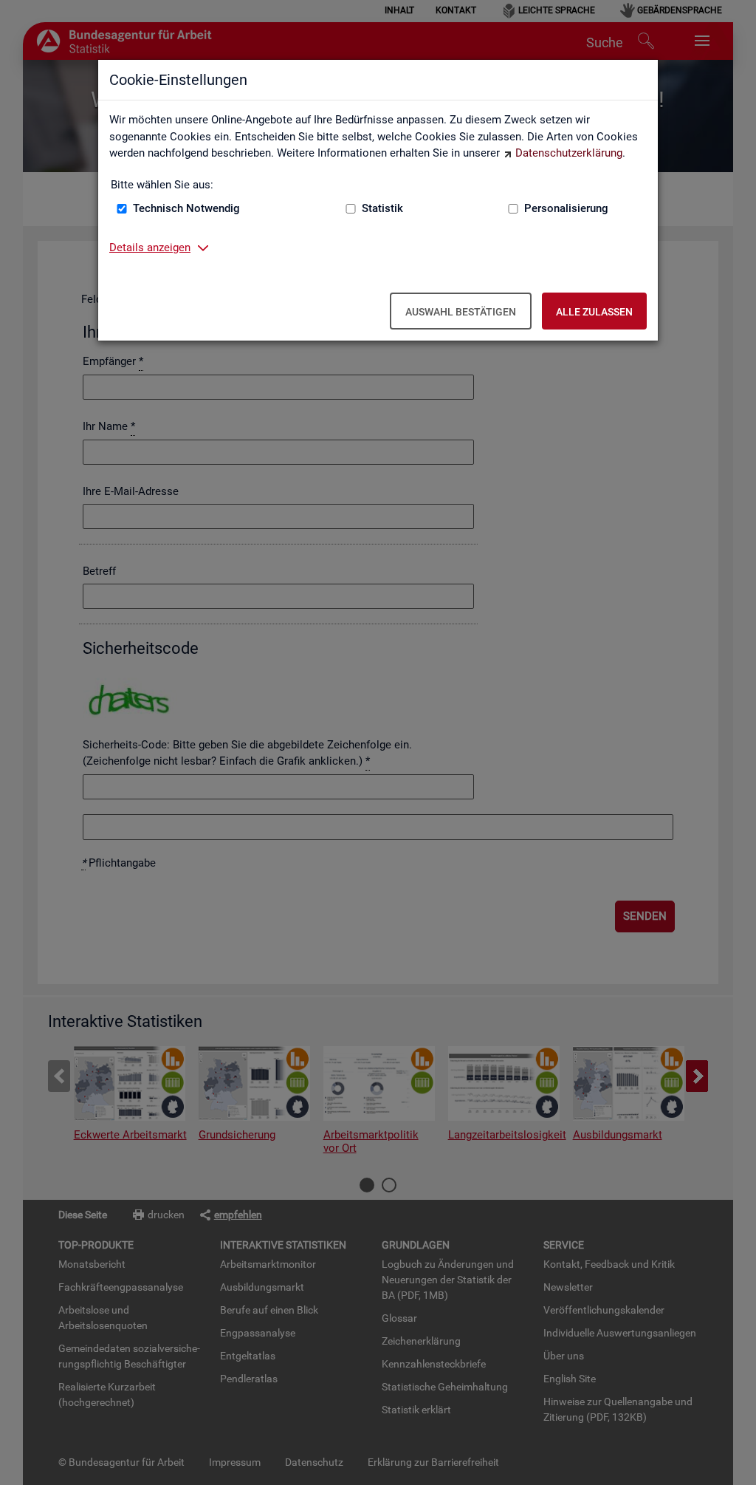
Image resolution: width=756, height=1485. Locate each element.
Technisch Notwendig (186, 208)
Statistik (382, 208)
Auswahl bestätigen (460, 312)
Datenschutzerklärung (568, 153)
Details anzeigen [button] (149, 247)
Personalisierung (566, 208)
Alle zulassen (594, 312)
